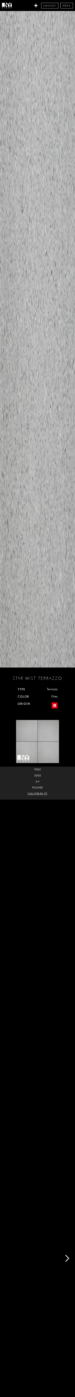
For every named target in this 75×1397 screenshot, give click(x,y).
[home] (7, 5)
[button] (66, 5)
